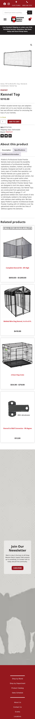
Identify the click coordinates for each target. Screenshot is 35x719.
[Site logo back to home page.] (17, 19)
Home (2, 84)
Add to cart (14, 122)
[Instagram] (8, 3)
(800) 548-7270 (27, 5)
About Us (17, 702)
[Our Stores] (16, 2)
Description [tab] (6, 150)
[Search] (29, 12)
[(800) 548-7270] (27, 2)
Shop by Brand (17, 679)
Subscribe (17, 568)
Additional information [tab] (10, 154)
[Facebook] (4, 3)
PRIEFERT (4, 90)
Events (17, 712)
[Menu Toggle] (5, 19)
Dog (18, 84)
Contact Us (17, 707)
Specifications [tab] (19, 150)
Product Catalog (17, 688)
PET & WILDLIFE (10, 84)
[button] (31, 45)
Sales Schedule (17, 693)
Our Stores (16, 5)
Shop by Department (17, 683)
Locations (17, 716)
